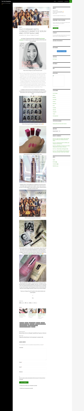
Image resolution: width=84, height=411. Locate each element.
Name (20, 362)
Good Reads (66, 1)
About (55, 1)
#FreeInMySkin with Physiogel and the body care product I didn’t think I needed (61, 151)
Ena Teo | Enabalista (6, 1)
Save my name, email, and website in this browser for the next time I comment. (32, 378)
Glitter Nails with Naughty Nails (62, 148)
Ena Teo (29, 35)
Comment (21, 347)
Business (54, 97)
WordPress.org (55, 165)
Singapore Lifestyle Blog (33, 325)
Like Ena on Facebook (57, 40)
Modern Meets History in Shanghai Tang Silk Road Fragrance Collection (32, 332)
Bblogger (22, 322)
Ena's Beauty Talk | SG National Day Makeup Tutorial (42, 314)
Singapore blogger (23, 325)
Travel (54, 113)
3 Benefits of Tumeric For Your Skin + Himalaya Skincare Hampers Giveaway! (61, 146)
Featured (54, 103)
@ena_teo (30, 253)
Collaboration (60, 1)
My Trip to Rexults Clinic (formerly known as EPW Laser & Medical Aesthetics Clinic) (61, 139)
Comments (55, 163)
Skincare (33, 326)
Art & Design (55, 93)
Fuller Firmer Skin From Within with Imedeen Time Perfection (61, 143)
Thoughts (54, 111)
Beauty (20, 27)
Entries (55, 161)
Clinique (42, 322)
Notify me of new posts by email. (26, 388)
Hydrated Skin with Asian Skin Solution (60, 123)
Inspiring (54, 107)
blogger (38, 322)
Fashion (54, 101)
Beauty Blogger (32, 322)
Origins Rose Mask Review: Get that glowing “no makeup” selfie (31, 336)
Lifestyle (54, 109)
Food (54, 105)
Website (21, 371)
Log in (54, 159)
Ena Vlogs (54, 99)
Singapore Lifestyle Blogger (25, 326)
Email (20, 367)
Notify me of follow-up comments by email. (28, 385)
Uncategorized (55, 115)
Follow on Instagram (62, 51)
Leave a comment (36, 35)
